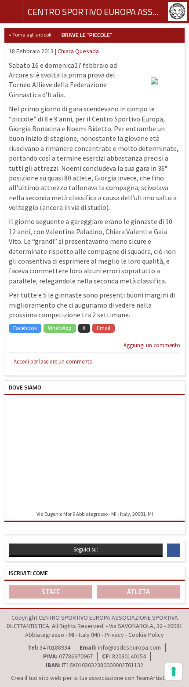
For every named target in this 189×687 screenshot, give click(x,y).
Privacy (114, 635)
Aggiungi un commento (152, 345)
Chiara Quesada (78, 51)
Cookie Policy (146, 635)
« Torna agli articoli (30, 34)
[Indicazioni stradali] (94, 453)
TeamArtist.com (156, 678)
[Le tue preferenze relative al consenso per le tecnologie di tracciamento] (173, 671)
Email (103, 328)
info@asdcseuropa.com (129, 647)
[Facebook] (173, 550)
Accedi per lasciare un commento (53, 361)
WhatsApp (60, 328)
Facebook (25, 328)
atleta (138, 592)
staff (50, 592)
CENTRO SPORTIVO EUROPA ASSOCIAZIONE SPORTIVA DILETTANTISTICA (94, 11)
